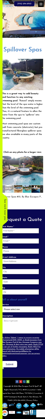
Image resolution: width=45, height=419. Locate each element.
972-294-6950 (19, 400)
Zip (3, 288)
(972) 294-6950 (24, 4)
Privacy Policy (32, 400)
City (4, 267)
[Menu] (41, 4)
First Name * (8, 227)
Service (5, 305)
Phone (5, 247)
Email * (5, 237)
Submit (9, 364)
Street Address (9, 257)
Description (7, 316)
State (4, 278)
